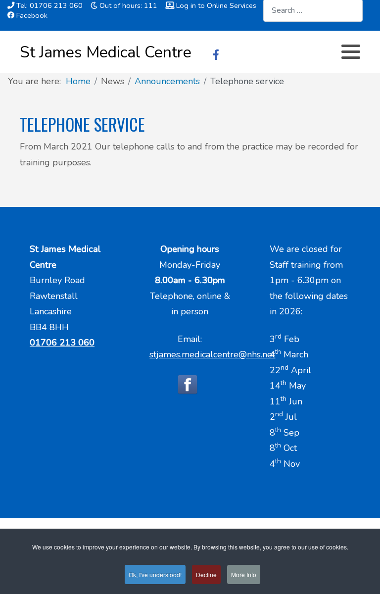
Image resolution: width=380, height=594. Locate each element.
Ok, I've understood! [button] (155, 574)
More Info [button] (243, 574)
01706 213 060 (62, 342)
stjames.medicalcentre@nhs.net (212, 354)
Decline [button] (206, 574)
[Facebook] (216, 55)
